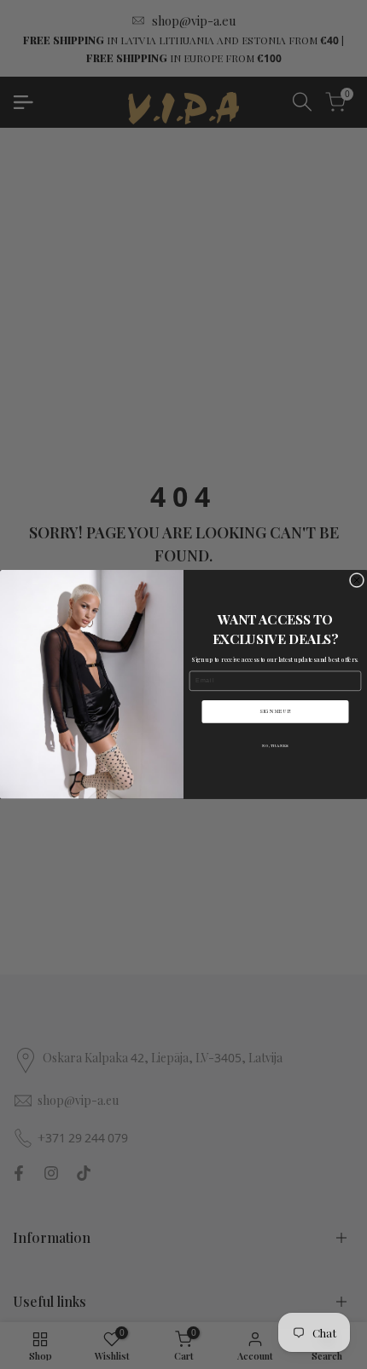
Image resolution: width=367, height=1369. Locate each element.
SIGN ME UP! (275, 711)
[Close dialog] (356, 580)
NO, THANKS (275, 746)
